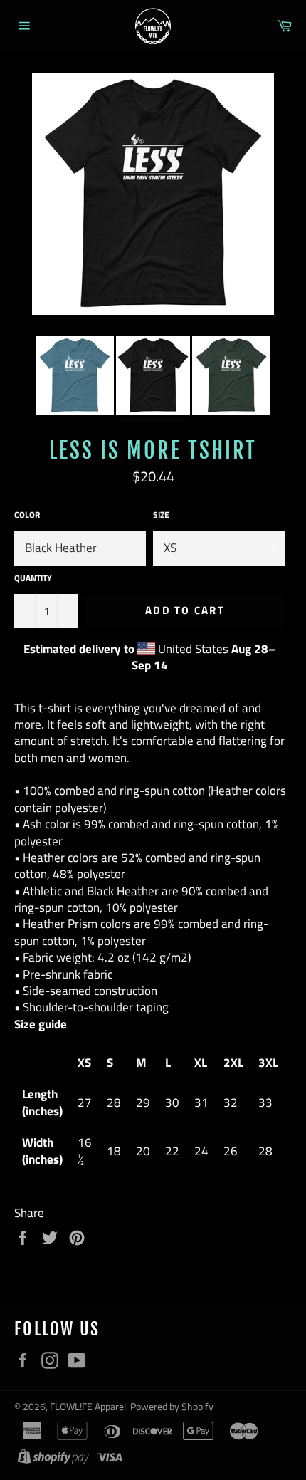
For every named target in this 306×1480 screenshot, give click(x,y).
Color (27, 515)
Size (161, 515)
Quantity (33, 579)
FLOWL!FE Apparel (88, 1407)
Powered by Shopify (171, 1407)
